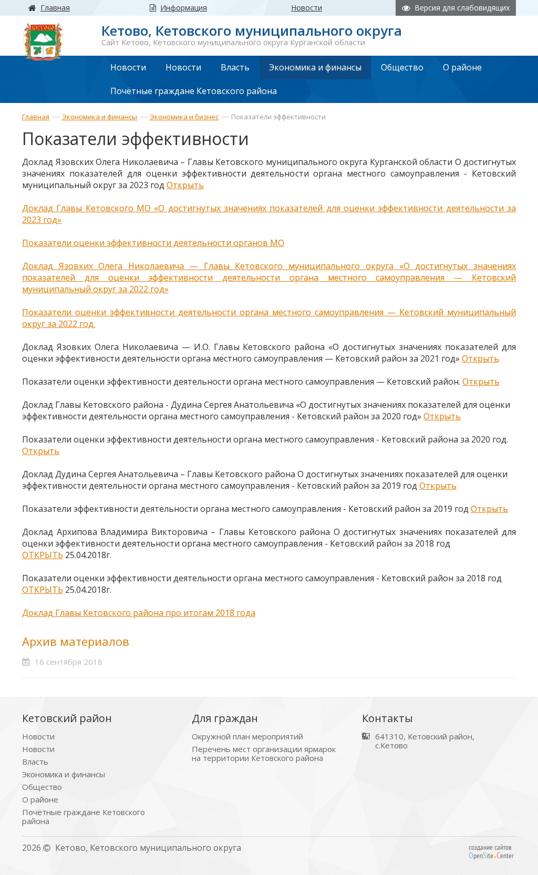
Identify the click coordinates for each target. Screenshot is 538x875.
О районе (40, 799)
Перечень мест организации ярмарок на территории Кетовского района (264, 754)
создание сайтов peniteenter (491, 851)
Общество (42, 787)
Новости (38, 736)
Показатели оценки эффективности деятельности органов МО (153, 243)
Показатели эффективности (278, 116)
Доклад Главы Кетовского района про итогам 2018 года (138, 613)
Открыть (185, 185)
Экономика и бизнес (184, 116)
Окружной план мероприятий (247, 736)
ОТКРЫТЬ (42, 555)
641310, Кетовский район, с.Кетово (424, 741)
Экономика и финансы (99, 116)
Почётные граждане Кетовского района (83, 817)
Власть (35, 761)
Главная (35, 116)
